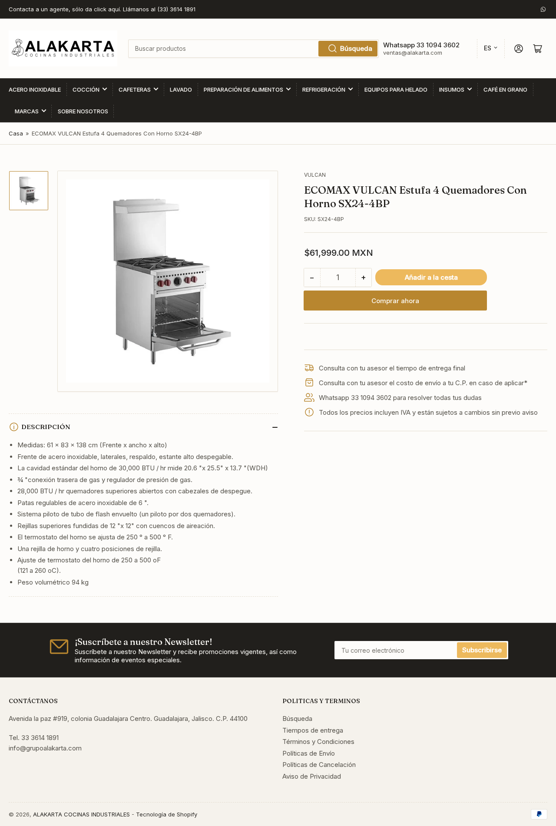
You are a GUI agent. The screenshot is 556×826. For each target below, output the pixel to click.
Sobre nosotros (83, 111)
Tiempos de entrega (312, 730)
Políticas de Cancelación (319, 764)
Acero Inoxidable (35, 89)
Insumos (451, 89)
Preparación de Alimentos (243, 89)
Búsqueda (356, 48)
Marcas (27, 111)
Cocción (86, 89)
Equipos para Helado (395, 89)
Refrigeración (323, 89)
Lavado (181, 89)
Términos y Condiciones (318, 741)
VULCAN (315, 175)
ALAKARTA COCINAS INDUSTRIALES (81, 814)
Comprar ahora (395, 301)
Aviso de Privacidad (311, 776)
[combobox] (253, 49)
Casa (16, 133)
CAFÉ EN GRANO (505, 89)
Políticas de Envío (308, 753)
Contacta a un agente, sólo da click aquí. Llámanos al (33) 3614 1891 (102, 9)
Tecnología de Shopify (166, 814)
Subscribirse (482, 650)
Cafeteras (135, 89)
